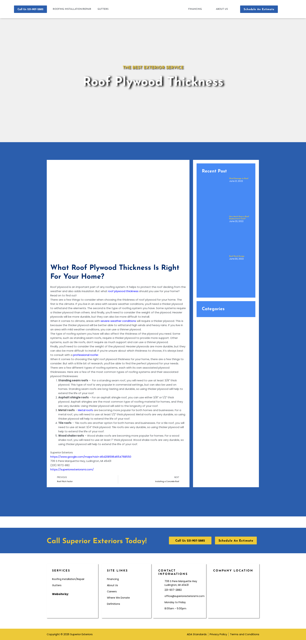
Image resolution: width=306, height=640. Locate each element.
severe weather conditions (118, 321)
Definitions (113, 604)
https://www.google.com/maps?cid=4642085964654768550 (90, 457)
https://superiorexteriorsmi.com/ (72, 469)
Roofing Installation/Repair (72, 9)
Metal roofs (85, 410)
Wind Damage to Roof (238, 179)
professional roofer (85, 355)
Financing (195, 9)
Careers (112, 591)
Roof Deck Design (236, 256)
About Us (222, 9)
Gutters (103, 9)
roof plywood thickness (123, 291)
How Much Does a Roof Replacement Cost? (239, 218)
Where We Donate (118, 597)
